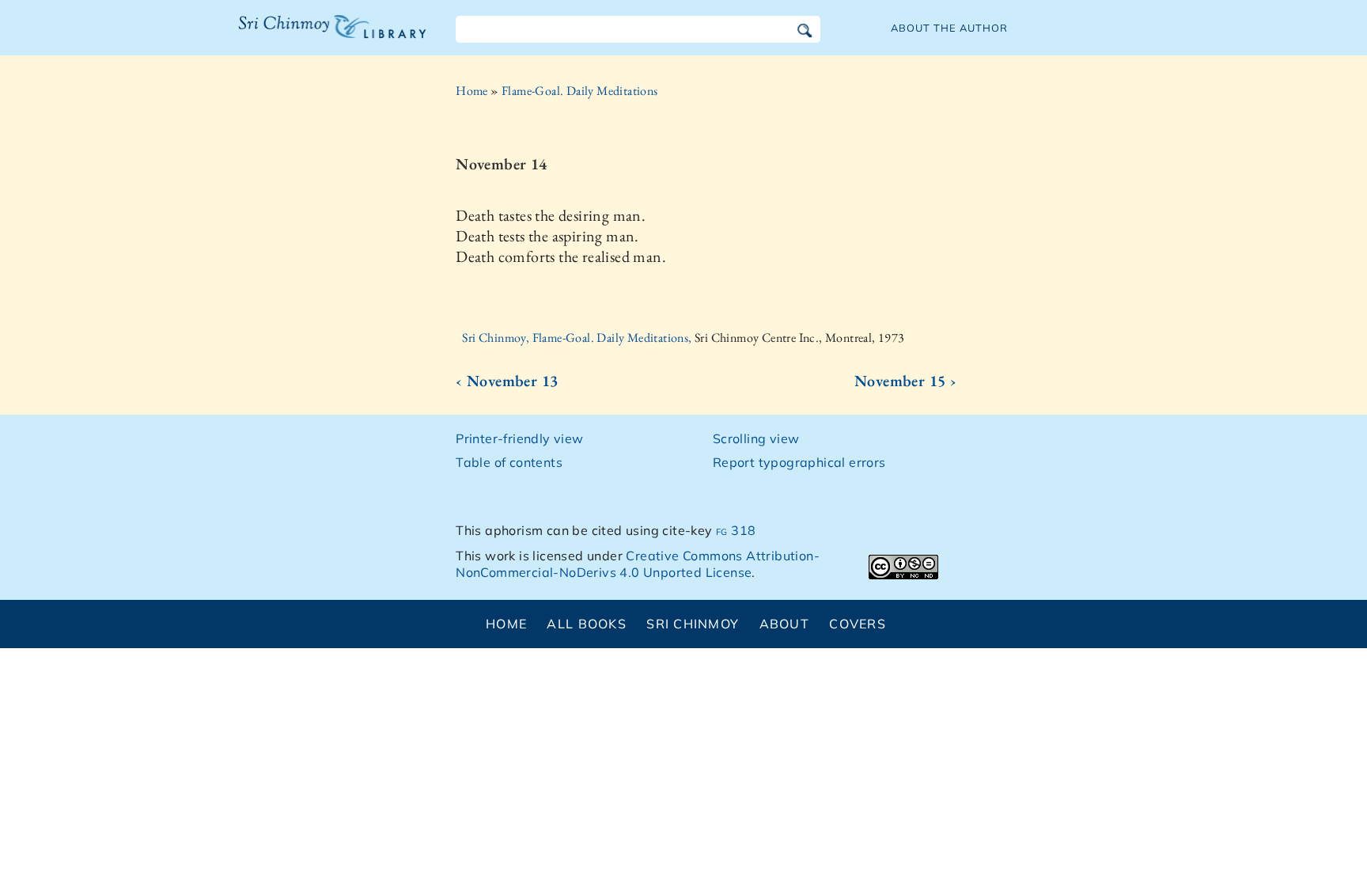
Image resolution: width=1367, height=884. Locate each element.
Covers (857, 624)
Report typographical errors (799, 462)
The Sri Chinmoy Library (300, 36)
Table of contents (509, 462)
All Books (587, 624)
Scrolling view (756, 438)
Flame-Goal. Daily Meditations (580, 90)
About (784, 624)
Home (472, 90)
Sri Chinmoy (692, 624)
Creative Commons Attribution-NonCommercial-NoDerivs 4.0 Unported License (638, 564)
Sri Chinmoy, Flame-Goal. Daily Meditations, (578, 337)
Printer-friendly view (519, 438)
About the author (949, 27)
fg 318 (735, 530)
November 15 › (905, 380)
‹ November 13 (507, 380)
